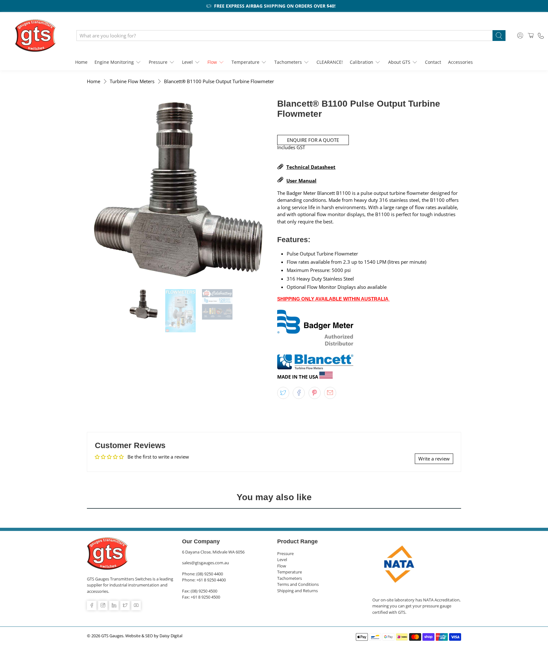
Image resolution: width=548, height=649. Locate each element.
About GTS (399, 62)
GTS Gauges (112, 636)
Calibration (361, 62)
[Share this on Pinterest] (315, 393)
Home (81, 62)
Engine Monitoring (114, 62)
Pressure (158, 62)
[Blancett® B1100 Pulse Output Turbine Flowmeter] (179, 191)
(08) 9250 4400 (209, 574)
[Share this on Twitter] (283, 393)
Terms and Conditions (298, 584)
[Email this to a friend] (330, 393)
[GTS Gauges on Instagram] (103, 605)
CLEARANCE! (329, 62)
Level (187, 62)
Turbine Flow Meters (132, 81)
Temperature (245, 62)
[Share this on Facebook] (299, 393)
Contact (433, 62)
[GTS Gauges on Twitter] (125, 605)
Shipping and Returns (297, 590)
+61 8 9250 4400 (211, 580)
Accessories (460, 62)
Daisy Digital (171, 636)
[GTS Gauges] (35, 35)
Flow (212, 62)
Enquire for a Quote (313, 140)
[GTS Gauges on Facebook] (91, 605)
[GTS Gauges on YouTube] (136, 605)
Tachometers (288, 62)
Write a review (434, 458)
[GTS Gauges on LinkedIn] (114, 605)
